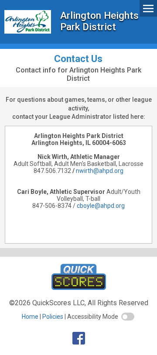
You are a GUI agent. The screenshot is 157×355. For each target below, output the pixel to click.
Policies (52, 316)
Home (30, 316)
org (118, 170)
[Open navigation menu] (148, 8)
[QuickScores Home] (78, 287)
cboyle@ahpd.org (101, 205)
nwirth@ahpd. (95, 170)
